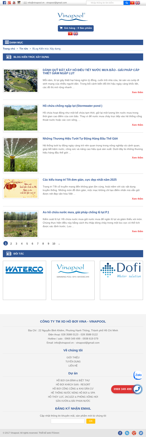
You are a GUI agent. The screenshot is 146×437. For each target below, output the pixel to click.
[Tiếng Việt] (132, 2)
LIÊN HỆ (73, 365)
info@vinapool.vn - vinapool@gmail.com (47, 2)
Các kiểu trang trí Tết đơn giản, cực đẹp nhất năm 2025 (80, 179)
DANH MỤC (16, 42)
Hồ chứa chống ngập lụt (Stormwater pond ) (72, 105)
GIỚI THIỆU (73, 357)
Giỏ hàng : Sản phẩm (77, 28)
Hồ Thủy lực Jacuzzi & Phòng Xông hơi (73, 397)
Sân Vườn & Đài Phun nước (73, 401)
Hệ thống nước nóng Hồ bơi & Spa (73, 392)
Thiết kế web (45, 433)
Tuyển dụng (73, 361)
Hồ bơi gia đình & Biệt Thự (73, 380)
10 (53, 243)
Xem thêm (137, 92)
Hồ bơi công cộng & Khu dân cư (73, 388)
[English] (137, 2)
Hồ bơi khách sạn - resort (73, 384)
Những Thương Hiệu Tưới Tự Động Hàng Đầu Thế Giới (80, 138)
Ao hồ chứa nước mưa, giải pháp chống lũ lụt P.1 (76, 212)
